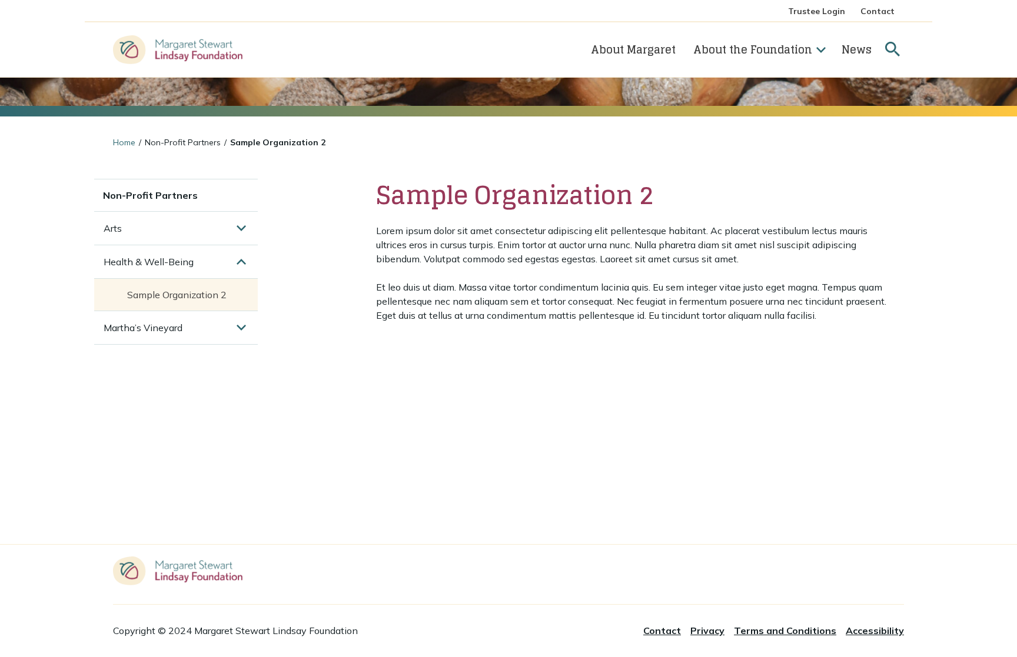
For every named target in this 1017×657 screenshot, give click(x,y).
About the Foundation (752, 49)
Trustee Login (816, 11)
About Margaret (633, 49)
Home (124, 142)
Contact (877, 11)
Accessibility (875, 630)
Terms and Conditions (785, 630)
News (857, 49)
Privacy (707, 630)
